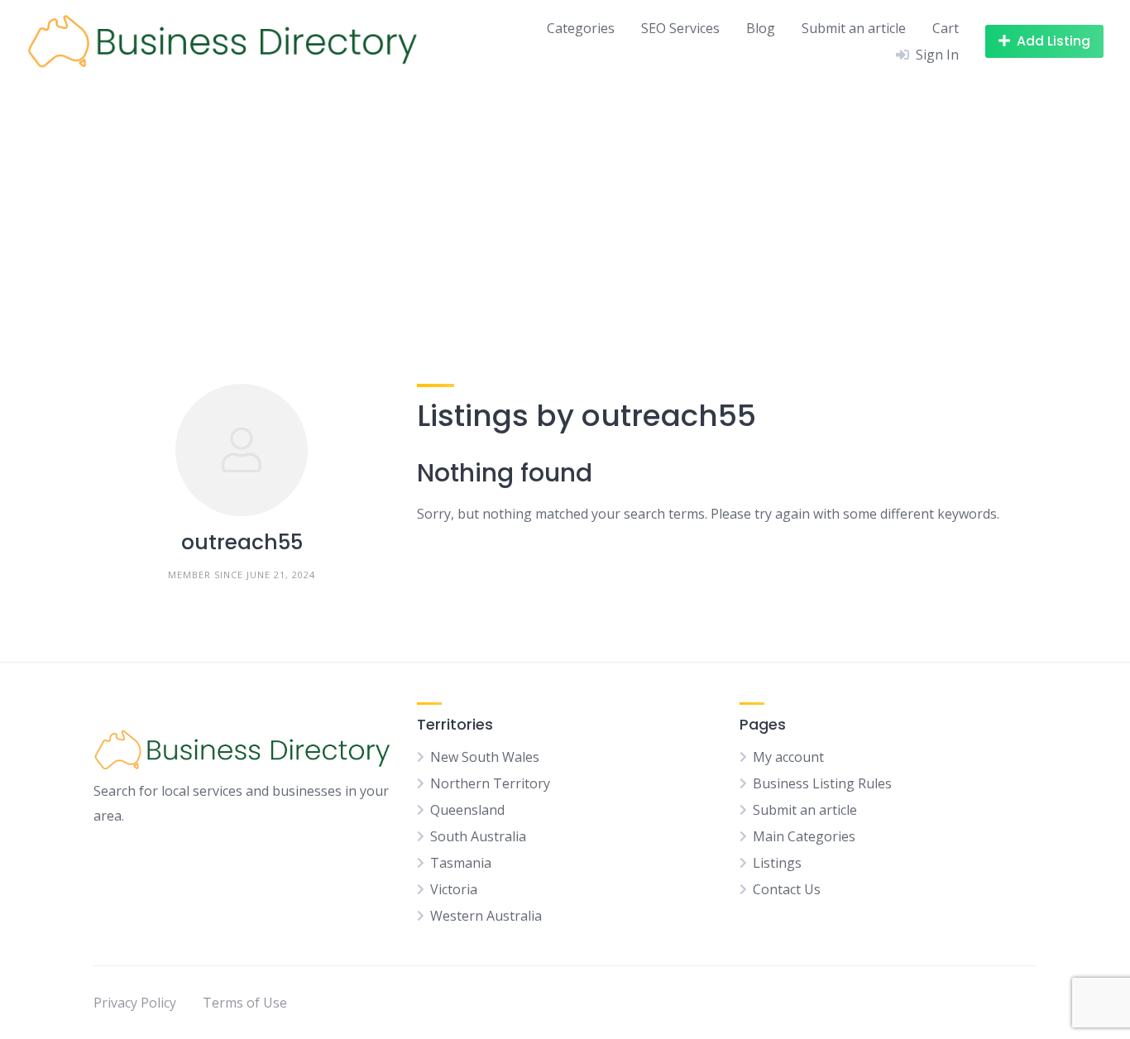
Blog (760, 28)
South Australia (478, 836)
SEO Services (680, 28)
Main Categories (804, 836)
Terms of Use (245, 1003)
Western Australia (486, 916)
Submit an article (854, 28)
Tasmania (460, 863)
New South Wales (484, 757)
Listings (777, 863)
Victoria (453, 889)
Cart (945, 28)
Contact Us (787, 889)
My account (788, 757)
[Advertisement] (565, 207)
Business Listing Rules (822, 783)
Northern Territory (490, 783)
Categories (581, 28)
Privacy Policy (134, 1003)
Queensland (467, 810)
